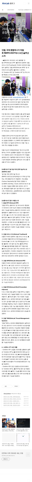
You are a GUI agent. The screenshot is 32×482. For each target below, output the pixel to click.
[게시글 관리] (10, 386)
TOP (28, 480)
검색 (25, 3)
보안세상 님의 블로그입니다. (8, 455)
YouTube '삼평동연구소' (25, 10)
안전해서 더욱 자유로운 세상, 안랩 (12, 453)
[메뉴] (28, 3)
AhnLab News (7, 393)
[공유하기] (8, 386)
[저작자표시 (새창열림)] (20, 386)
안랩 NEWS (10, 10)
